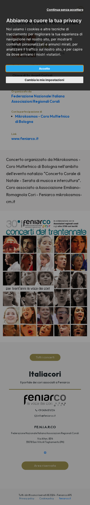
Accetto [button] (44, 68)
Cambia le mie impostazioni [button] (44, 80)
